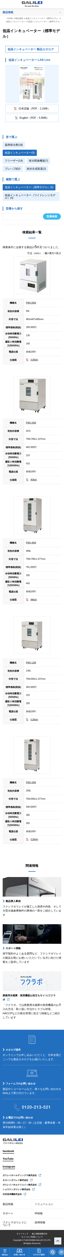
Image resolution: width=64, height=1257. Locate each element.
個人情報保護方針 (39, 1234)
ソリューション (44, 1204)
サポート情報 (13, 948)
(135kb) (34, 359)
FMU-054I (31, 302)
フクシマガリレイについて (15, 1224)
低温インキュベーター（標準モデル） (42, 18)
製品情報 (19, 18)
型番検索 (52, 216)
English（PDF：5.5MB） (34, 117)
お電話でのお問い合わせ (19, 1117)
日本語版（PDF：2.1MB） (34, 108)
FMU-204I (31, 422)
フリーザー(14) (14, 160)
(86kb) (33, 599)
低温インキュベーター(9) (20, 152)
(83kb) (33, 479)
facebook (8, 1151)
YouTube (8, 1158)
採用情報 (40, 1222)
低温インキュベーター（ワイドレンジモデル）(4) (30, 196)
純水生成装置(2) (36, 168)
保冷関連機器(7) (38, 160)
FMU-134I (31, 662)
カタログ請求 (13, 1049)
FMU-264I (31, 782)
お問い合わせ (19, 1252)
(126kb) (34, 719)
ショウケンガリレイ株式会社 (16, 1189)
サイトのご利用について (32, 1237)
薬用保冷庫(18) (14, 144)
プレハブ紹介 (13, 168)
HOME (10, 18)
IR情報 (39, 1213)
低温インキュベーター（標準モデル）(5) (29, 187)
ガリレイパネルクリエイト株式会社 (20, 1184)
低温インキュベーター (16, 21)
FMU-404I (31, 542)
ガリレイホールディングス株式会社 (20, 1175)
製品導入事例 (13, 901)
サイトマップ (22, 1234)
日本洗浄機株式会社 (12, 1194)
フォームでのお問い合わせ (21, 1083)
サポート (8, 1213)
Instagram (9, 1166)
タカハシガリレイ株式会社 (15, 1180)
